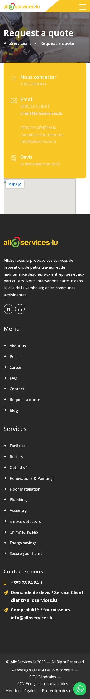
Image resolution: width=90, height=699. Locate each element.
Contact (17, 388)
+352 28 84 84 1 (26, 582)
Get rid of (18, 467)
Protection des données (63, 690)
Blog (14, 410)
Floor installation (25, 489)
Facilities (17, 446)
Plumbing (18, 499)
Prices (15, 356)
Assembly (18, 510)
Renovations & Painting (31, 478)
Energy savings (23, 543)
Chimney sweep (24, 532)
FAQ (13, 378)
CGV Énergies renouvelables (42, 683)
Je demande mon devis (40, 164)
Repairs (16, 456)
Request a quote (25, 399)
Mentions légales (20, 690)
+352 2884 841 (33, 84)
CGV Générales (42, 677)
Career (15, 367)
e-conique (65, 670)
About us (18, 345)
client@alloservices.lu (41, 113)
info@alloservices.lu (38, 141)
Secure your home (26, 553)
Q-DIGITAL (41, 670)
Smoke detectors (25, 521)
